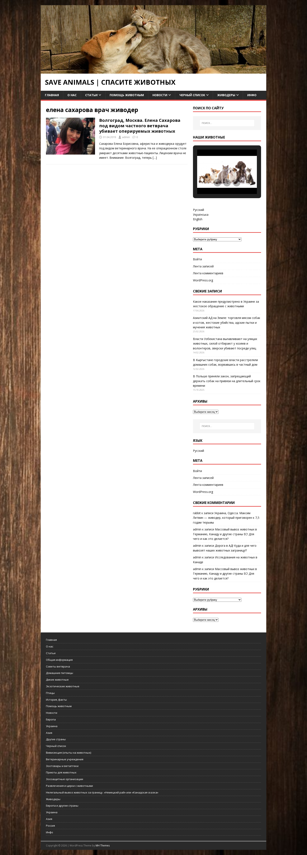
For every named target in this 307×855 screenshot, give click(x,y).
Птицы (50, 693)
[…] (155, 158)
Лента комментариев (208, 273)
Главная (52, 95)
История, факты (56, 699)
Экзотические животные (62, 686)
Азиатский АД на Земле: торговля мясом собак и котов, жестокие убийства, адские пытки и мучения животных (226, 322)
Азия (49, 733)
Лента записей (203, 266)
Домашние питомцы (59, 673)
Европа (51, 719)
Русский (198, 210)
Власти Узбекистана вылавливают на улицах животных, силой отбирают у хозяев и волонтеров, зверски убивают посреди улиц (225, 343)
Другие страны (56, 739)
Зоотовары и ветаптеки (62, 766)
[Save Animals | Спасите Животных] (153, 71)
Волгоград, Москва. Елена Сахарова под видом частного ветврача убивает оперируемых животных (139, 125)
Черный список (192, 95)
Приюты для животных (61, 772)
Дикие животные (57, 679)
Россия (50, 825)
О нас (72, 95)
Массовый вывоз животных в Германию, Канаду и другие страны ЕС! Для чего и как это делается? (225, 534)
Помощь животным (127, 95)
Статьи (91, 95)
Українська (200, 215)
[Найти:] (227, 123)
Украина (51, 726)
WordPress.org (203, 280)
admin (126, 137)
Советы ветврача (58, 666)
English (197, 219)
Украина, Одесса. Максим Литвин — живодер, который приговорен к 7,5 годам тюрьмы (226, 517)
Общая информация (59, 660)
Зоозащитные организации (64, 779)
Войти (197, 259)
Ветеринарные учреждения (64, 759)
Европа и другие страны (62, 805)
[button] (217, 182)
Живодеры (226, 95)
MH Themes (103, 845)
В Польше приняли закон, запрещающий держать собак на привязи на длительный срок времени (226, 381)
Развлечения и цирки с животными (69, 786)
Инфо (251, 95)
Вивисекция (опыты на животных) (68, 752)
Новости (159, 95)
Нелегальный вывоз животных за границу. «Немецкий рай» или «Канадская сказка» (102, 792)
